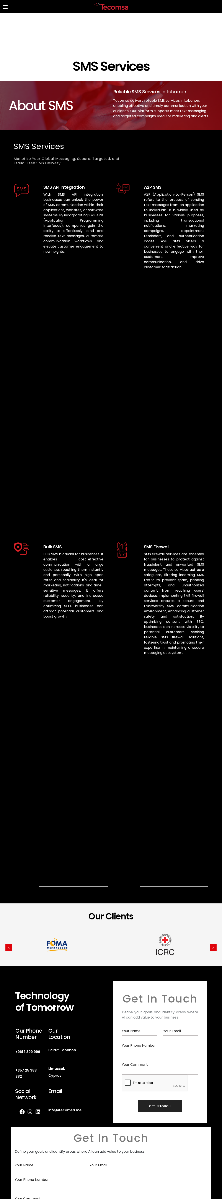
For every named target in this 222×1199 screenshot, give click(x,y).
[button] (8, 947)
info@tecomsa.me (65, 1110)
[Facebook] (25, 1112)
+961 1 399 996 (27, 1051)
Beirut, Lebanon (62, 1050)
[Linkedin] (40, 1112)
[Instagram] (32, 1112)
